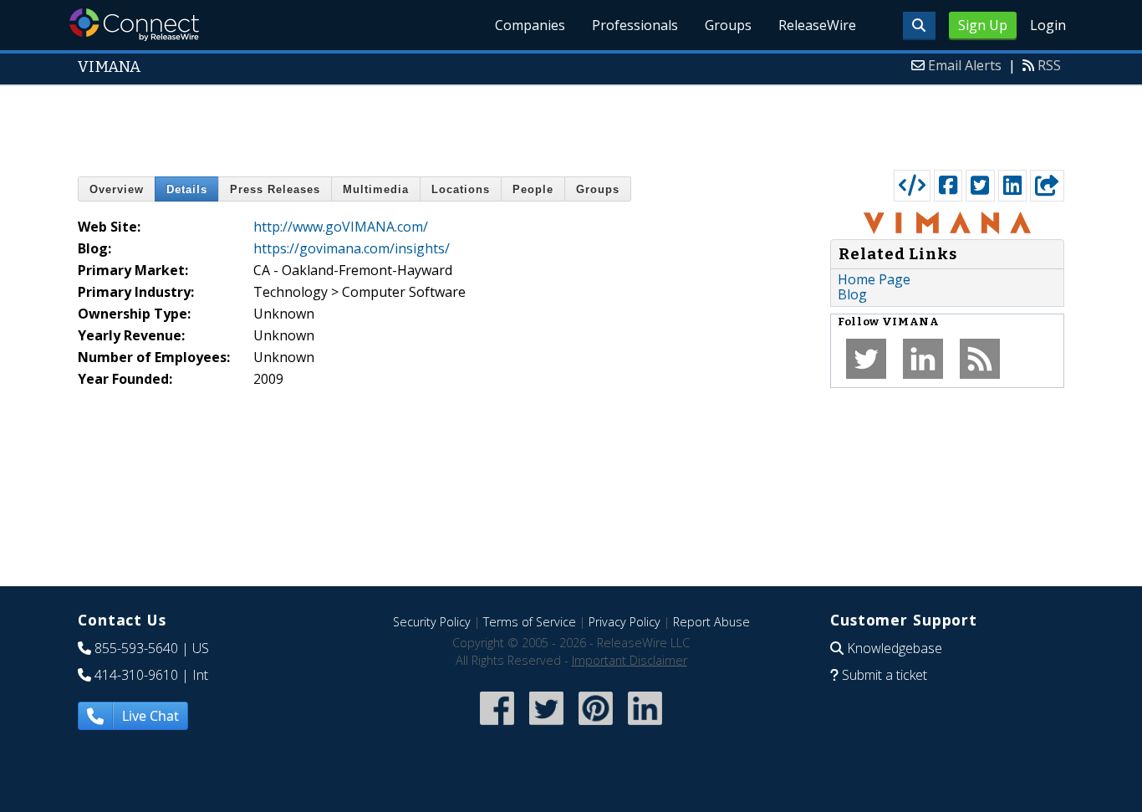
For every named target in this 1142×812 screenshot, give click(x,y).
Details (186, 189)
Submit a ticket (884, 675)
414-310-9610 (136, 675)
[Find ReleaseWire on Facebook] (497, 726)
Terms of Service (529, 622)
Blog (852, 294)
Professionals (635, 25)
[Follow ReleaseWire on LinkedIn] (645, 726)
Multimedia (376, 189)
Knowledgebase (894, 648)
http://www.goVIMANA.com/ (340, 226)
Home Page (874, 279)
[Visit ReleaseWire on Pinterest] (596, 726)
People (532, 189)
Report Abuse (711, 622)
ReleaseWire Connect (134, 24)
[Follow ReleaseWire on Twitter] (546, 726)
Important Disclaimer (629, 660)
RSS (1049, 65)
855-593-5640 (136, 648)
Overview (116, 189)
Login (1048, 25)
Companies (530, 25)
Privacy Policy (624, 622)
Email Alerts (965, 65)
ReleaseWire (817, 25)
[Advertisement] (571, 123)
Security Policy (432, 622)
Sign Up (982, 25)
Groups (728, 25)
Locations (460, 189)
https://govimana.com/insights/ (351, 248)
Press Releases (275, 189)
